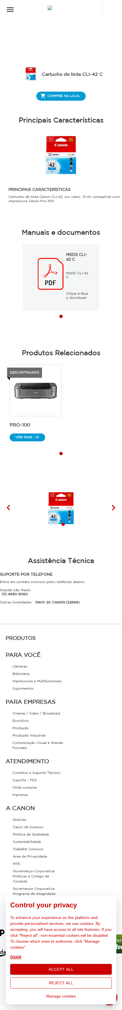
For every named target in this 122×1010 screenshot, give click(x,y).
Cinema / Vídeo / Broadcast (36, 713)
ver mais (23, 437)
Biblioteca (21, 674)
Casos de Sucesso (28, 827)
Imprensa (20, 795)
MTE (16, 864)
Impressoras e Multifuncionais (37, 681)
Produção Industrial (28, 735)
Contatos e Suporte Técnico (36, 772)
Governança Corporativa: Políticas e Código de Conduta (34, 876)
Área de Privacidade (30, 856)
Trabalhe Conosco (28, 849)
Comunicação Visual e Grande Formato (37, 745)
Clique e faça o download (77, 295)
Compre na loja (63, 96)
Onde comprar (24, 787)
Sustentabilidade (27, 841)
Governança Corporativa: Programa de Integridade (34, 891)
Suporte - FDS (24, 780)
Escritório (20, 720)
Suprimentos (23, 688)
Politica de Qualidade (31, 834)
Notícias (19, 819)
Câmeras (19, 666)
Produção (20, 728)
